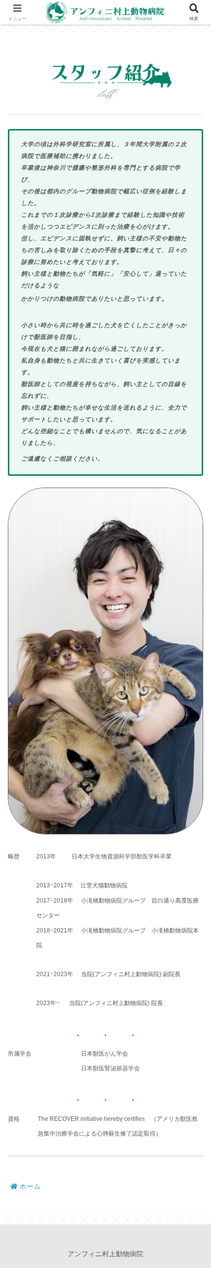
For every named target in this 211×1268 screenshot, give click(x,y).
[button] (188, 1180)
